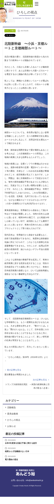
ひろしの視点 (13, 420)
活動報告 (11, 407)
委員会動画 (12, 413)
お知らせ (11, 426)
